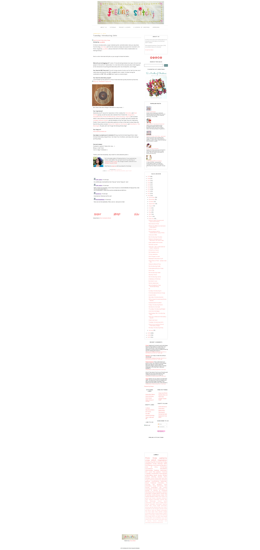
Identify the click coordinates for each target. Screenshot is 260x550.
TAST (150, 505)
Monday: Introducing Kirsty (156, 327)
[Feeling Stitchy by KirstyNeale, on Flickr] (130, 539)
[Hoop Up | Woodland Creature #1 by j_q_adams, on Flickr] (102, 81)
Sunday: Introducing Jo (155, 290)
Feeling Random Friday (151, 496)
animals (147, 490)
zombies (153, 522)
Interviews (156, 27)
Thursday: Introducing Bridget (157, 309)
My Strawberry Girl (154, 252)
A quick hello (152, 295)
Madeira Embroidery (149, 519)
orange (165, 516)
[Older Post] (136, 215)
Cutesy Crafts (164, 517)
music (153, 502)
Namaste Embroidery (159, 519)
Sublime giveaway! (151, 111)
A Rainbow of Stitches (154, 279)
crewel (165, 487)
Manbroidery (162, 410)
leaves (165, 501)
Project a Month (124, 27)
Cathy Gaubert (149, 499)
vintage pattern (156, 493)
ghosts (147, 498)
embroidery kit (162, 489)
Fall (166, 495)
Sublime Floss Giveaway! (152, 148)
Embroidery (128, 113)
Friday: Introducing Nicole (156, 304)
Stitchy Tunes (152, 229)
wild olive (164, 478)
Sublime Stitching (150, 415)
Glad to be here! (153, 320)
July (150, 208)
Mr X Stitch (148, 411)
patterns (163, 458)
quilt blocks (152, 498)
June (150, 210)
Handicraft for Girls (150, 508)
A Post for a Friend (154, 250)
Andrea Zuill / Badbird (114, 124)
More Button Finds (154, 223)
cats (153, 484)
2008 (149, 335)
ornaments (155, 473)
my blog (115, 161)
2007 (149, 337)
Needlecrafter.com (163, 395)
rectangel (95, 120)
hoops (154, 486)
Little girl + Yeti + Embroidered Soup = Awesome (157, 247)
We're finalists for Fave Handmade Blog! (155, 286)
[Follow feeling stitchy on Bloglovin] (161, 432)
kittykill (106, 120)
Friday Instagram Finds (156, 462)
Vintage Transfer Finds (111, 163)
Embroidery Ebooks (159, 499)
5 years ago (160, 359)
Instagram (107, 161)
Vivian (147, 345)
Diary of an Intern (162, 507)
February (151, 218)
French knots (154, 478)
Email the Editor (149, 50)
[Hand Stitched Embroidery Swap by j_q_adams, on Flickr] (101, 40)
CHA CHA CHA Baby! (154, 311)
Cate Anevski (123, 124)
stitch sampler (159, 511)
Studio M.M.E (151, 516)
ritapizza (127, 116)
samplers (159, 484)
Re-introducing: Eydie (154, 266)
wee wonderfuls (157, 517)
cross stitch (150, 460)
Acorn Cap (151, 270)
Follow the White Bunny (109, 116)
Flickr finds (151, 458)
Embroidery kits (156, 487)
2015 (149, 185)
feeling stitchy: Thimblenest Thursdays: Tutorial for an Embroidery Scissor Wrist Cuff (156, 352)
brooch (160, 501)
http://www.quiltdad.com (99, 131)
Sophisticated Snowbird (155, 302)
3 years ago (160, 352)
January (151, 330)
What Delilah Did (162, 496)
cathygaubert (130, 114)
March (151, 216)
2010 (149, 195)
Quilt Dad (103, 47)
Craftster (148, 408)
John (108, 170)
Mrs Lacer (148, 472)
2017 (149, 180)
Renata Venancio (149, 362)
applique (147, 481)
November (152, 199)
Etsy (151, 462)
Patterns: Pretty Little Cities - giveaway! (156, 136)
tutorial (158, 465)
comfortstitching (120, 116)
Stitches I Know (153, 274)
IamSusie (101, 120)
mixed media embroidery (160, 505)
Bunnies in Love (153, 281)
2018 (149, 178)
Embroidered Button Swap (156, 268)
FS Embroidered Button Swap (157, 293)
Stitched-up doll (153, 244)
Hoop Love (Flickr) (163, 393)
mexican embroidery (158, 520)
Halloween (163, 470)
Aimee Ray (164, 493)
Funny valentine (153, 254)
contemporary (155, 481)
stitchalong (160, 486)
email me (113, 166)
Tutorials (113, 27)
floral (160, 478)
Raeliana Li (148, 355)
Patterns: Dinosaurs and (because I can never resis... (156, 239)
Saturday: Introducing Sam (156, 297)
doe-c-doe (160, 516)
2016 (149, 183)
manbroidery (148, 502)
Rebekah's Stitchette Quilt (156, 258)
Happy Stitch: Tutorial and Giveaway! (155, 124)
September (152, 203)
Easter (162, 495)
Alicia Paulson (159, 513)
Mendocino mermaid (154, 307)
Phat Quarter (162, 412)
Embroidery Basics (150, 394)
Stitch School (149, 398)
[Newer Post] (97, 215)
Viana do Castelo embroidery (159, 510)
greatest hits (157, 479)
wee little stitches (153, 507)
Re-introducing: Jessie (154, 272)
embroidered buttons (151, 489)
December (152, 197)
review (157, 502)
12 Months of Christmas (142, 27)
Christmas (159, 462)
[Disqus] (117, 194)
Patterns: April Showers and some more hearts (156, 221)
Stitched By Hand (163, 414)
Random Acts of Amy (156, 466)
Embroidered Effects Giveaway (154, 160)
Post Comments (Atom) (105, 218)
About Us (104, 27)
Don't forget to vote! (154, 256)
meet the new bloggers (118, 170)
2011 (149, 193)
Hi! (149, 288)
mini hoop (148, 511)
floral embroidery (157, 492)
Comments (161, 426)
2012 (149, 191)
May (150, 212)
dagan (147, 378)
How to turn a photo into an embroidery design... (156, 325)
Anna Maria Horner (159, 522)
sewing (147, 507)
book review (158, 475)
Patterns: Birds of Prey (155, 264)
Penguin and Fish (159, 508)
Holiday (147, 462)
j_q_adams (102, 42)
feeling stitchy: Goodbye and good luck (153, 369)
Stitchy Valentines (153, 283)
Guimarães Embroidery (156, 504)
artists (165, 475)
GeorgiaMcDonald (97, 116)
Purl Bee (148, 413)
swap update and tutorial (155, 242)
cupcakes (158, 498)
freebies (156, 470)
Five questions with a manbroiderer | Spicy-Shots (156, 232)
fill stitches (148, 495)
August (151, 206)
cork (156, 516)
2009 (149, 333)
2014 (149, 187)
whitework (164, 498)
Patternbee (161, 396)
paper (153, 511)
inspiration (162, 460)
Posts (160, 424)
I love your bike (153, 234)
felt (154, 462)
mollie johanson (156, 495)
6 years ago (163, 369)
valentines (164, 479)
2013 (149, 189)
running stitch (148, 517)
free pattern (157, 472)
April (150, 214)
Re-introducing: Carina (155, 276)
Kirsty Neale (133, 540)
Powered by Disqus (149, 386)
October (151, 201)
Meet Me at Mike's (150, 410)
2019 (149, 176)
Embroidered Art (163, 406)
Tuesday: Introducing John (156, 322)
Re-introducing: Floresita (155, 237)
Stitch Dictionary (150, 396)
